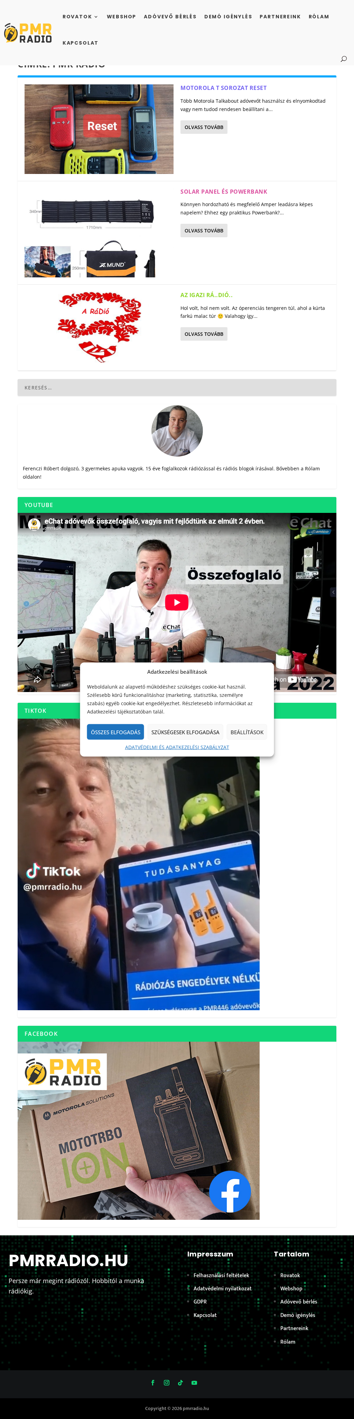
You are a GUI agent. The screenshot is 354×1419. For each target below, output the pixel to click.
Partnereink (280, 16)
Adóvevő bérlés (170, 16)
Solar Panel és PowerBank (223, 191)
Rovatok (77, 16)
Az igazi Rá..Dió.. (206, 295)
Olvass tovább (204, 127)
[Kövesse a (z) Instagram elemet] (166, 1382)
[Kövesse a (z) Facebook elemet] (152, 1382)
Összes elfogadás (115, 732)
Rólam (319, 16)
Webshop (122, 16)
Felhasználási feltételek (221, 1275)
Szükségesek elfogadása (185, 732)
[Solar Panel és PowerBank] (99, 232)
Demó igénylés (228, 16)
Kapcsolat (81, 42)
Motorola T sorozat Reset (223, 88)
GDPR (200, 1302)
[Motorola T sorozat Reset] (99, 129)
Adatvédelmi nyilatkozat (223, 1288)
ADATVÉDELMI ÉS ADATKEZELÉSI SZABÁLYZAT (177, 747)
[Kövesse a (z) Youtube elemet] (194, 1382)
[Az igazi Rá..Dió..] (99, 327)
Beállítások (247, 732)
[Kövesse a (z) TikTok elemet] (180, 1382)
